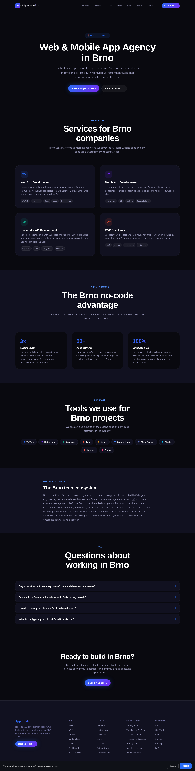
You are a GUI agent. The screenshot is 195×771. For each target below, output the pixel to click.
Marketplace (74, 739)
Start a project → (26, 744)
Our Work (159, 730)
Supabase (102, 734)
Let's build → (170, 5)
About (140, 5)
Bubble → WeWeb (134, 734)
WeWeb (101, 725)
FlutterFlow (103, 730)
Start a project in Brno (84, 88)
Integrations (103, 748)
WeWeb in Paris (133, 752)
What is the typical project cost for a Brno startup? (46, 619)
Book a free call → (97, 682)
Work (119, 5)
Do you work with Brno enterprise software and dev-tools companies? (57, 586)
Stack (109, 5)
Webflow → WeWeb (135, 730)
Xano (100, 739)
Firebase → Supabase (136, 739)
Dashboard (74, 748)
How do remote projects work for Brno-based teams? (47, 608)
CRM (71, 743)
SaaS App (73, 725)
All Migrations (132, 725)
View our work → (114, 88)
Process (97, 5)
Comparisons (104, 752)
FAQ (157, 748)
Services (85, 5)
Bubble (101, 743)
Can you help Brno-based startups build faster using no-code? (52, 597)
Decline (173, 766)
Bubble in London (134, 748)
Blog (129, 5)
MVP (71, 730)
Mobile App (74, 734)
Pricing (158, 743)
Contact (151, 5)
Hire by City (131, 743)
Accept (186, 766)
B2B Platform (75, 752)
